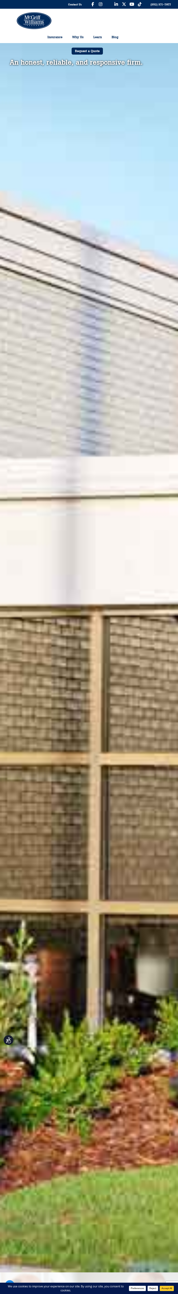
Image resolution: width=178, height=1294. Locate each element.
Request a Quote (87, 51)
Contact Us (75, 4)
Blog (115, 37)
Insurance (54, 37)
